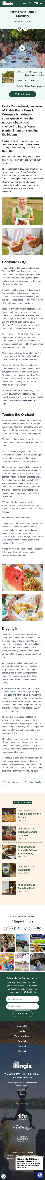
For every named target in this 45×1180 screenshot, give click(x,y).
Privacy (22, 1094)
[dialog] (3, 1176)
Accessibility (22, 1026)
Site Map (22, 1099)
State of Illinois (22, 1090)
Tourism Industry (22, 1036)
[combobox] (24, 3)
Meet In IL (22, 1051)
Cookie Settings (22, 1104)
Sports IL (22, 1046)
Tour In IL (22, 1041)
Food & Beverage (22, 21)
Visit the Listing (22, 94)
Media (22, 1031)
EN (24, 3)
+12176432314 (32, 80)
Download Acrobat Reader (22, 1153)
